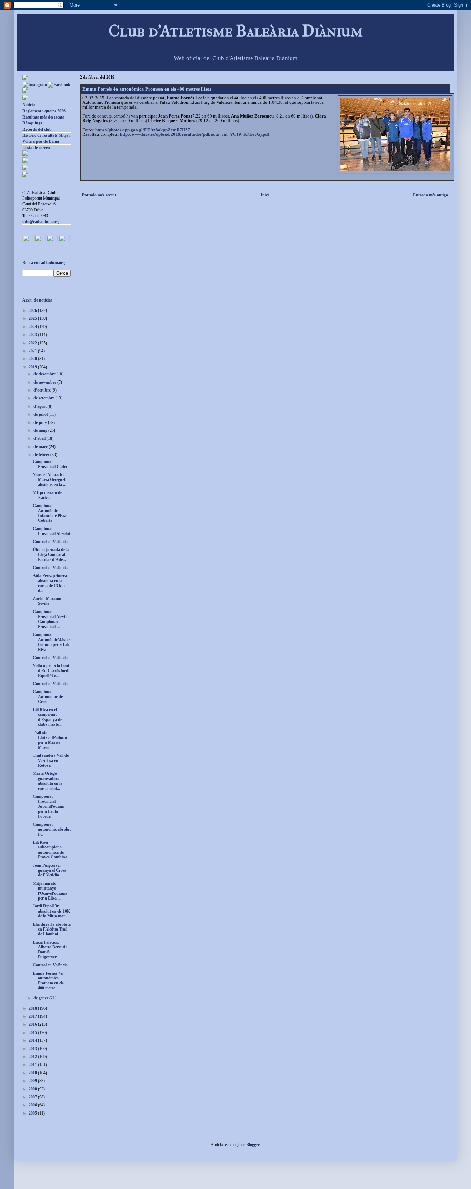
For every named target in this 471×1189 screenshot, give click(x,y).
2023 (33, 334)
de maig (40, 430)
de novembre (45, 382)
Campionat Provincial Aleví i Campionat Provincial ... (50, 619)
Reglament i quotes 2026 (44, 111)
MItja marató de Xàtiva (47, 495)
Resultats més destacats (43, 117)
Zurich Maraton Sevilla (47, 601)
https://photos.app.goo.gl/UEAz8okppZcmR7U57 (142, 129)
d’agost (40, 406)
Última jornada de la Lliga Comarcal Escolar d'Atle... (51, 554)
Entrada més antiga (430, 195)
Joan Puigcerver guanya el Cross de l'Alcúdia (49, 870)
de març (41, 446)
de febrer (41, 454)
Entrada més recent (99, 195)
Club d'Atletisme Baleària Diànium (236, 30)
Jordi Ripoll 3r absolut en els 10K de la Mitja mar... (51, 911)
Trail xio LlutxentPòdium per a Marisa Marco (50, 740)
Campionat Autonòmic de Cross (48, 696)
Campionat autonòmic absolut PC (52, 829)
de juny (40, 422)
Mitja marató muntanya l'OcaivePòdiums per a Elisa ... (50, 891)
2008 (33, 1089)
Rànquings (32, 123)
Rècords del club (37, 129)
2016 (33, 1024)
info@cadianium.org (40, 221)
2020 (33, 358)
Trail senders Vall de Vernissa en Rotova (51, 760)
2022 (33, 343)
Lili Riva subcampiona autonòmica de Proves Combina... (51, 850)
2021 (33, 350)
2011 (33, 1064)
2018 (33, 1008)
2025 (33, 318)
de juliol (41, 414)
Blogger (253, 1144)
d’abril (40, 438)
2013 (33, 1048)
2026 (33, 310)
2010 (33, 1072)
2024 (33, 326)
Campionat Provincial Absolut (51, 531)
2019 (33, 367)
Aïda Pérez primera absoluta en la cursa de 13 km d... (50, 583)
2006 (33, 1104)
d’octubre (42, 390)
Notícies (29, 104)
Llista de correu (36, 147)
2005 (33, 1113)
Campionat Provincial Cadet (50, 464)
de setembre (44, 398)
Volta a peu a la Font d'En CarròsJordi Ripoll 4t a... (51, 670)
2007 (33, 1097)
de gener (41, 998)
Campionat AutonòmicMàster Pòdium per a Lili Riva (51, 642)
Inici (265, 195)
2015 (33, 1032)
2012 (33, 1056)
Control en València (50, 541)
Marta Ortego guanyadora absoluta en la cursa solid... (47, 781)
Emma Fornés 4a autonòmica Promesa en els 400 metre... (48, 980)
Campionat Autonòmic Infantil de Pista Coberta (49, 513)
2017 (33, 1016)
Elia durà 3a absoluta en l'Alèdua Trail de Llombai (52, 929)
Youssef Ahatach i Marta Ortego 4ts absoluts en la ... (50, 479)
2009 (33, 1080)
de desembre (45, 374)
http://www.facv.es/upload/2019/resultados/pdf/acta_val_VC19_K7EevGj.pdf (194, 134)
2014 (33, 1040)
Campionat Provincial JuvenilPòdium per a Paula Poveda (48, 806)
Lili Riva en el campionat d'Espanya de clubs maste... (47, 717)
